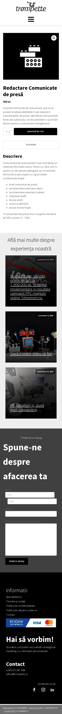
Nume (8, 490)
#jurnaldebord (14, 597)
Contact (10, 614)
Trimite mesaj (16, 561)
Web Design (8, 707)
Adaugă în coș (35, 131)
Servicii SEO (10, 711)
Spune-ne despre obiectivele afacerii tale (23, 521)
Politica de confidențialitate (20, 605)
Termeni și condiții (15, 601)
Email (8, 509)
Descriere (31, 144)
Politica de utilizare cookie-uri (21, 610)
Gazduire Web (35, 707)
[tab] (31, 145)
